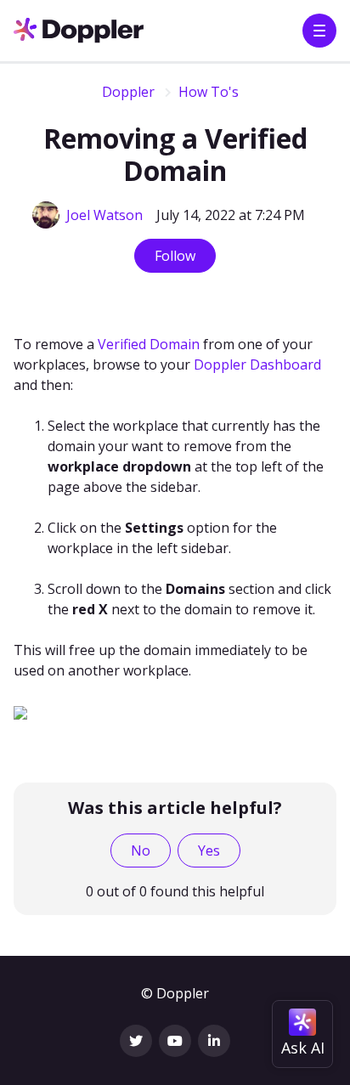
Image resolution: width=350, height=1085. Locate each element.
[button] (319, 31)
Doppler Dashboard (257, 364)
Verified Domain (149, 344)
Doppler (128, 91)
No (140, 850)
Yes (209, 850)
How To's (208, 91)
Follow (175, 255)
